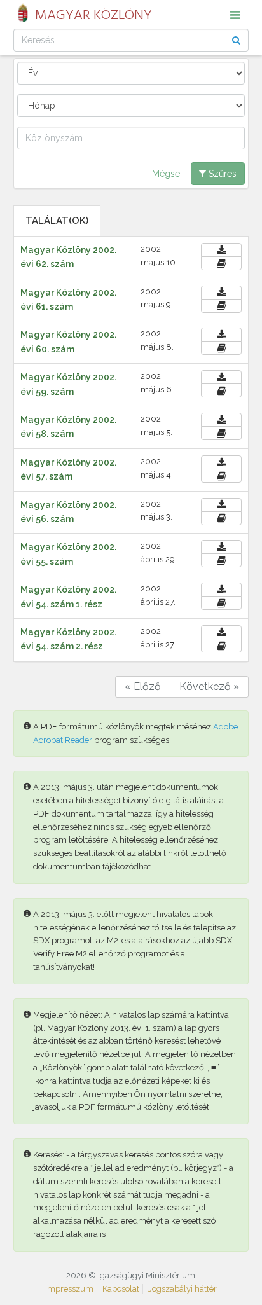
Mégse (166, 174)
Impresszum (69, 1289)
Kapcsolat (120, 1289)
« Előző (143, 686)
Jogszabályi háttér (182, 1289)
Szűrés (221, 174)
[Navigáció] (235, 14)
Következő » (209, 686)
